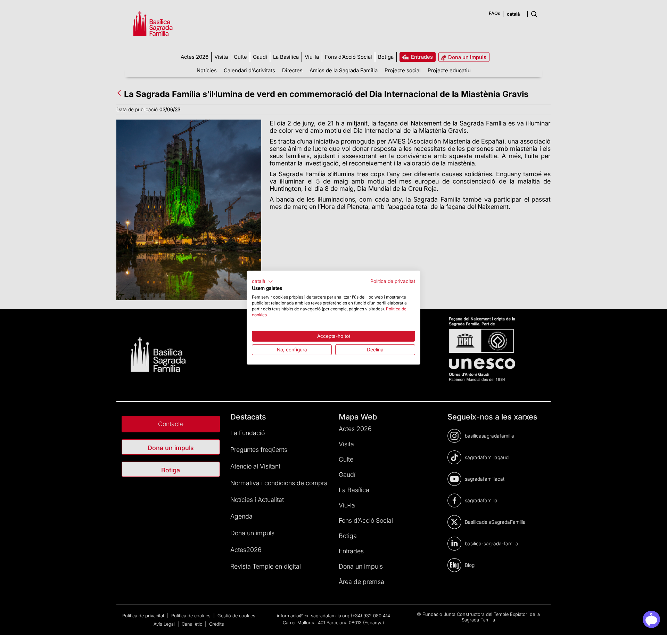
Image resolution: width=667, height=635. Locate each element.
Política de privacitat (392, 281)
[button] (262, 281)
